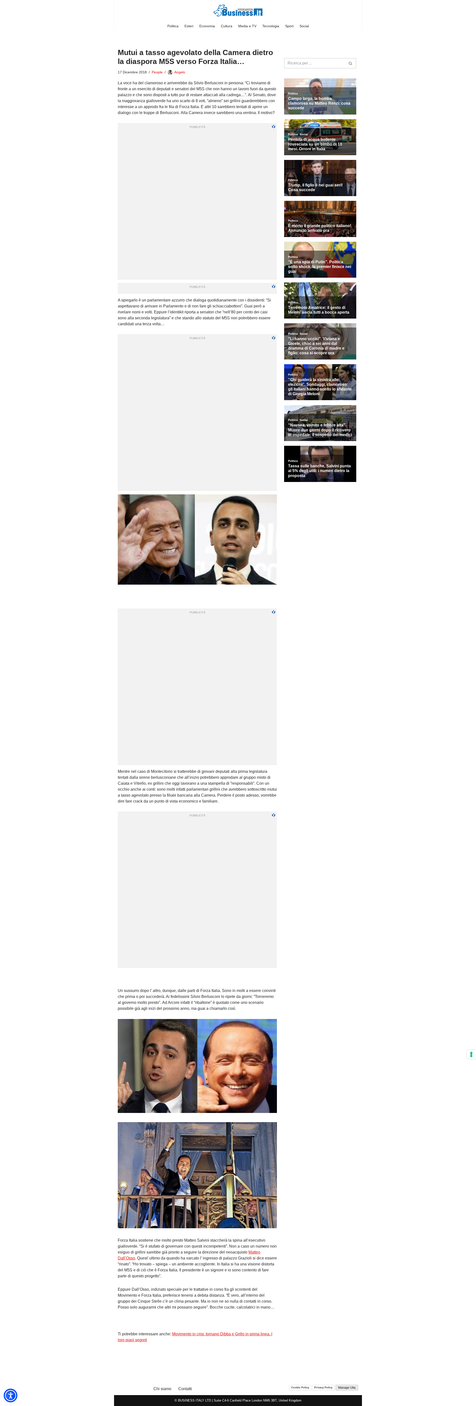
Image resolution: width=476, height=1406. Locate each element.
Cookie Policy (300, 1387)
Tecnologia (270, 26)
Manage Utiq (347, 1387)
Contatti (185, 1389)
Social (304, 26)
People (157, 72)
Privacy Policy (323, 1387)
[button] (10, 1395)
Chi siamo (162, 1389)
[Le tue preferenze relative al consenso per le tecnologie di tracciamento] (471, 1054)
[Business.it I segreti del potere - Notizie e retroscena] (238, 10)
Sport (289, 26)
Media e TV (247, 26)
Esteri (188, 26)
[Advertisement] (197, 978)
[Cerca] (350, 63)
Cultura (226, 26)
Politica (172, 26)
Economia (207, 26)
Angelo (179, 72)
